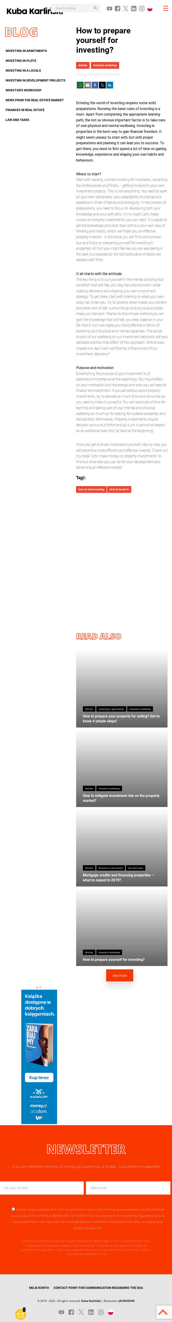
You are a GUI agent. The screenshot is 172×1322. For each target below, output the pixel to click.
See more (119, 975)
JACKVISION (127, 1301)
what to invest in (119, 489)
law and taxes (17, 120)
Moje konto (39, 1288)
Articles (82, 65)
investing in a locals (23, 70)
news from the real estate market (35, 100)
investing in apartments (26, 51)
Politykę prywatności (120, 1221)
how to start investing (91, 489)
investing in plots (21, 60)
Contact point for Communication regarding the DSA (98, 1288)
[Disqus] (122, 558)
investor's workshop (23, 90)
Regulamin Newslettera (92, 1221)
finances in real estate (25, 110)
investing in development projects (35, 80)
